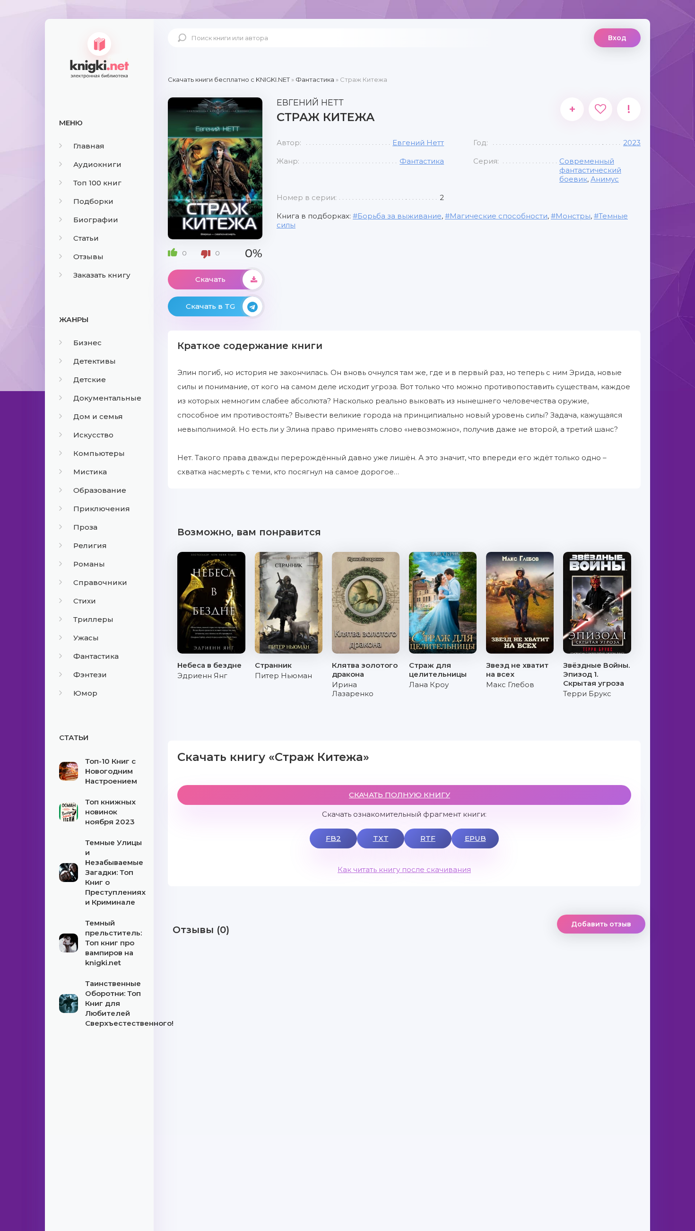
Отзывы (88, 256)
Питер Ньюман (283, 675)
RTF (427, 838)
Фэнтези (90, 674)
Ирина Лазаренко (353, 689)
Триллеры (93, 619)
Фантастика (96, 656)
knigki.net (99, 54)
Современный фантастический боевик (590, 170)
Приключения (101, 508)
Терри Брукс (587, 693)
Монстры (573, 215)
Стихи (84, 600)
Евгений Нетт (418, 142)
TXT (381, 838)
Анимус (605, 179)
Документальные (107, 397)
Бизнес (87, 342)
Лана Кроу (429, 684)
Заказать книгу (101, 275)
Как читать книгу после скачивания (404, 869)
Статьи (86, 238)
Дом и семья (98, 416)
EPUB (475, 838)
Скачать (210, 279)
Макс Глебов (510, 684)
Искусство (93, 434)
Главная (88, 145)
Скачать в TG (210, 306)
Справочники (100, 582)
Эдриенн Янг (202, 675)
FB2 (333, 838)
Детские (89, 379)
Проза (85, 527)
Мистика (90, 471)
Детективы (94, 361)
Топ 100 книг (97, 182)
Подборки (93, 201)
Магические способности (498, 215)
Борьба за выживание (399, 215)
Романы (89, 563)
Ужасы (86, 637)
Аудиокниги (97, 164)
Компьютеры (99, 453)
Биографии (95, 219)
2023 (632, 142)
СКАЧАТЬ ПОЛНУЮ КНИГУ (399, 794)
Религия (90, 545)
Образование (99, 490)
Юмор (85, 693)
